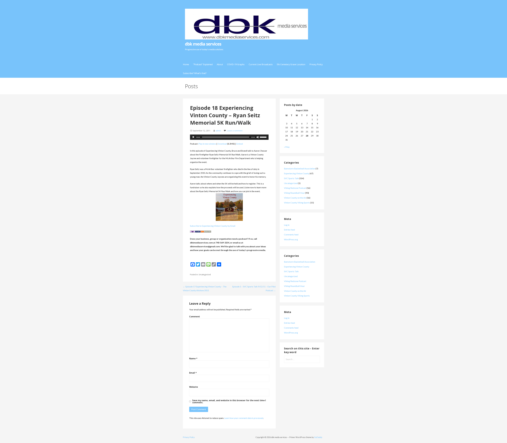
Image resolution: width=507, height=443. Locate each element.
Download (222, 143)
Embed (239, 143)
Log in (286, 225)
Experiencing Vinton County (296, 173)
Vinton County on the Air (295, 197)
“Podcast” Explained (203, 64)
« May (287, 147)
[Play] (193, 137)
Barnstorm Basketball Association (299, 168)
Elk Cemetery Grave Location (291, 64)
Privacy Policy (316, 64)
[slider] (263, 137)
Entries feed (289, 229)
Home (186, 64)
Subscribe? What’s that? (194, 73)
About (220, 64)
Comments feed (291, 234)
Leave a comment (235, 130)
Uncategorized (291, 183)
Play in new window (207, 143)
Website (193, 386)
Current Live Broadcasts (261, 64)
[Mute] (257, 137)
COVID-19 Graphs (236, 64)
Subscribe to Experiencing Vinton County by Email (212, 226)
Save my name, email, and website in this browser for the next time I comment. (229, 401)
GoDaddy (318, 437)
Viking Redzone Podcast (295, 188)
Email (193, 372)
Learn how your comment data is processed (243, 418)
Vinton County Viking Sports (297, 202)
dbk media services (203, 44)
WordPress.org (291, 239)
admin (218, 130)
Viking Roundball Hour (294, 193)
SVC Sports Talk (291, 178)
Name (193, 358)
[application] (229, 137)
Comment (194, 316)
